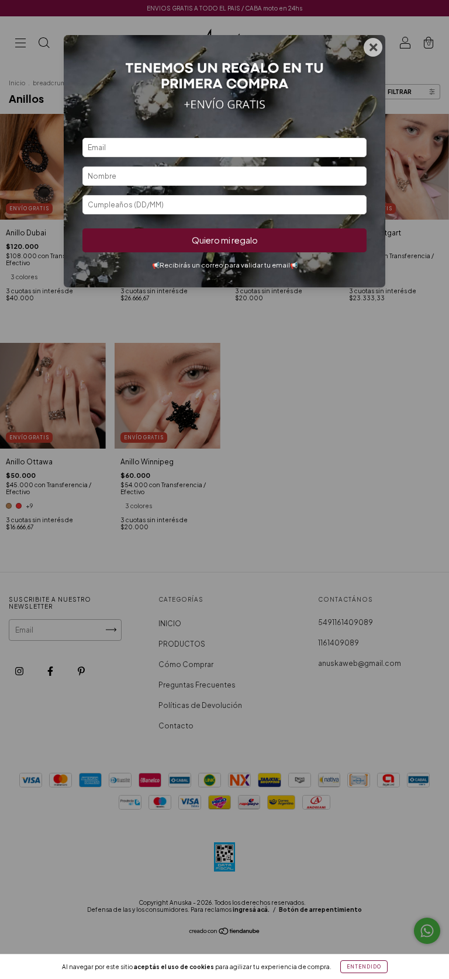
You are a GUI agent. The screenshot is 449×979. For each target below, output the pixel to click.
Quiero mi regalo (225, 240)
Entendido (364, 967)
